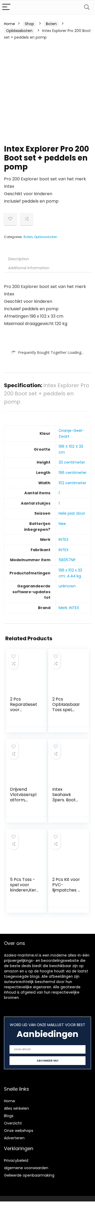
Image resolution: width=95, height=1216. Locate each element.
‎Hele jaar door (72, 513)
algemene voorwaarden (26, 1168)
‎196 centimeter (73, 472)
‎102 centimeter (72, 483)
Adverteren (14, 1138)
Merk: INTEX (69, 607)
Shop (29, 23)
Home (9, 23)
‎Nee (62, 523)
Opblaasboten (19, 30)
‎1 (59, 493)
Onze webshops (18, 1130)
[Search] (86, 7)
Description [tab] (18, 259)
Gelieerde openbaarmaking (29, 1175)
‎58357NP (67, 560)
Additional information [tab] (28, 268)
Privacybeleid (16, 1160)
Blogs (8, 1115)
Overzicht (13, 1123)
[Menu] (6, 7)
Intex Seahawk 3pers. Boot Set (64, 797)
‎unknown (67, 586)
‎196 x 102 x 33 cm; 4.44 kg (70, 573)
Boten (51, 23)
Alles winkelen (16, 1108)
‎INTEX (64, 539)
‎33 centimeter (72, 462)
